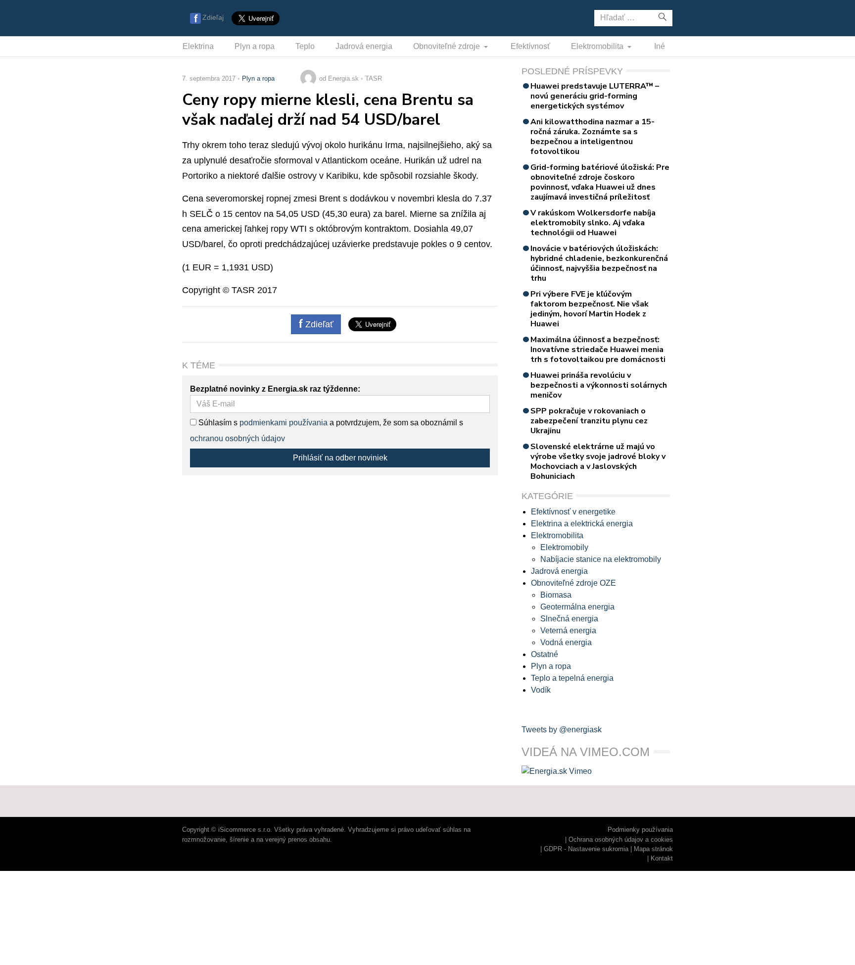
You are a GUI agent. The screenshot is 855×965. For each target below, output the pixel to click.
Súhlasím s (217, 422)
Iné (659, 46)
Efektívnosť (530, 46)
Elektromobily (564, 547)
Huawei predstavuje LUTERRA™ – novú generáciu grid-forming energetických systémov (594, 96)
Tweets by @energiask (562, 729)
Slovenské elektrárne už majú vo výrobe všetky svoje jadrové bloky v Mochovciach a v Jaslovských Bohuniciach (597, 461)
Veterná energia (568, 630)
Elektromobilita (598, 46)
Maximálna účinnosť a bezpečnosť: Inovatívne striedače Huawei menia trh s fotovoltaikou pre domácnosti (597, 349)
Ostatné (544, 654)
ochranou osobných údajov (237, 438)
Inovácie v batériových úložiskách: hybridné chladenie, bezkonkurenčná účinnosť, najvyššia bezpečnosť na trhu (599, 263)
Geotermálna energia (577, 607)
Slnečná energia (569, 618)
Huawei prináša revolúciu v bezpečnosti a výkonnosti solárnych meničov (598, 385)
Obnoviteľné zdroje (447, 46)
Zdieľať (318, 324)
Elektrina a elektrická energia (582, 523)
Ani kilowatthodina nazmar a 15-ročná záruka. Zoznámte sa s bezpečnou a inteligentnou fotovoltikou (592, 136)
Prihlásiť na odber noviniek (340, 458)
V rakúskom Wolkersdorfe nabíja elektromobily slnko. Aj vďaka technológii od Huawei (593, 223)
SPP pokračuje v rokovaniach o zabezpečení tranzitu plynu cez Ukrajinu (589, 421)
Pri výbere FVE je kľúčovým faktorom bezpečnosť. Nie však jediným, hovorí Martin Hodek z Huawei (589, 309)
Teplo (305, 46)
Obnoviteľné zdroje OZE (573, 583)
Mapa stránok (653, 849)
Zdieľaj (213, 17)
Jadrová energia (363, 46)
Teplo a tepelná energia (572, 678)
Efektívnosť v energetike (573, 512)
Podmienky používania (640, 829)
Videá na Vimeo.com (586, 752)
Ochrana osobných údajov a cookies (621, 839)
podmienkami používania (283, 422)
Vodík (541, 690)
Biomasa (555, 595)
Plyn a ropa (255, 46)
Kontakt (662, 858)
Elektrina (198, 46)
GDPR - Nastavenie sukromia (586, 849)
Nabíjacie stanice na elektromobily (600, 559)
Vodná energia (566, 642)
